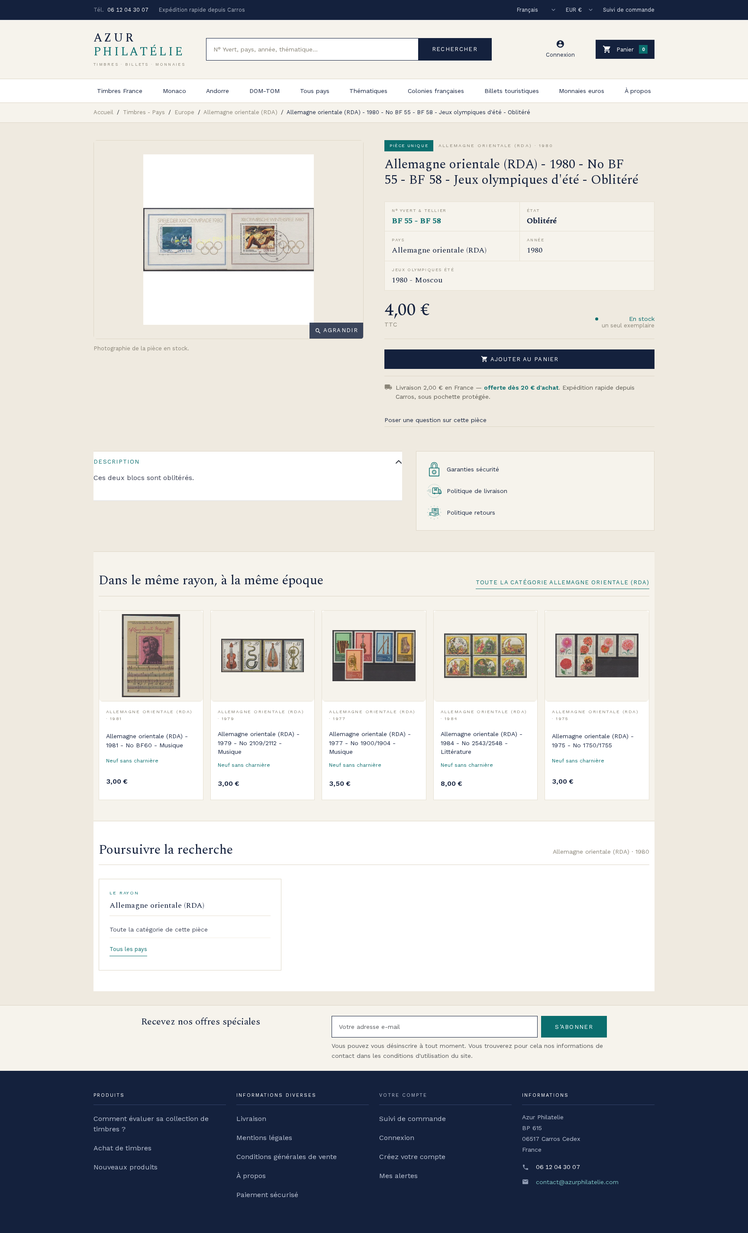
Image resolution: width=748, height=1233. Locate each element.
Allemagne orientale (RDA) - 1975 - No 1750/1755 (593, 740)
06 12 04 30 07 (127, 9)
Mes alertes (398, 1176)
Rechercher (454, 49)
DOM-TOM (264, 90)
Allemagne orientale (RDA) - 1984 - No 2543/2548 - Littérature (481, 742)
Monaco (174, 90)
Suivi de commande (628, 9)
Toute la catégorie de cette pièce (159, 929)
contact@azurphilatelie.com (577, 1182)
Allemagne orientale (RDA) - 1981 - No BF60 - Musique (147, 740)
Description (116, 461)
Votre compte (403, 1095)
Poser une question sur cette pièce (435, 419)
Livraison (251, 1119)
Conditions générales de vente (286, 1157)
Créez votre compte (412, 1157)
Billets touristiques (511, 90)
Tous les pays (128, 949)
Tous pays (314, 90)
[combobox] (312, 49)
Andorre (217, 90)
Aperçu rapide (190, 642)
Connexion (396, 1138)
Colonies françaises (436, 90)
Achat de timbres (123, 1148)
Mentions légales (264, 1138)
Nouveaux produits (126, 1167)
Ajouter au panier (520, 358)
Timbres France (119, 90)
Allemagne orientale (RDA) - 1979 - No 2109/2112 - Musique (259, 742)
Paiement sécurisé (267, 1195)
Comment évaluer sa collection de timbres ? (151, 1124)
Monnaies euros (581, 90)
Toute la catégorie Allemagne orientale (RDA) (562, 582)
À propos (638, 90)
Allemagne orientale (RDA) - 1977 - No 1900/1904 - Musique (370, 742)
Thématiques (368, 90)
